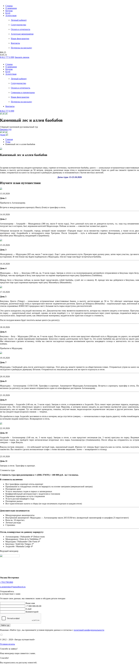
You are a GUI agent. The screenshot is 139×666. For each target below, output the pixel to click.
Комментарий (32, 612)
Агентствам (10, 15)
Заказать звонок (22, 57)
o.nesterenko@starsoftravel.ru (13, 587)
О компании (11, 8)
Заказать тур (5, 129)
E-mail (28, 609)
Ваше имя (30, 603)
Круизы (9, 10)
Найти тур (5, 625)
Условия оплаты (7, 644)
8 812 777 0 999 (7, 57)
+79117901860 (6, 582)
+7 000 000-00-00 (33, 606)
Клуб (7, 13)
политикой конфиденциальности (89, 630)
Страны (9, 6)
